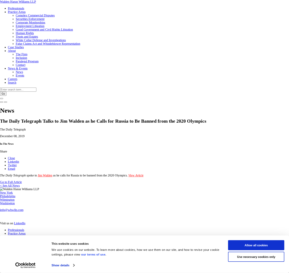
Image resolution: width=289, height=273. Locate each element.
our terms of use (93, 254)
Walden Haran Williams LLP (18, 1)
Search (12, 82)
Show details (60, 265)
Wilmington (7, 199)
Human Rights (25, 33)
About (12, 50)
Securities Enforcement (30, 19)
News (19, 72)
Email (11, 168)
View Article (136, 175)
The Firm (21, 54)
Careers (12, 79)
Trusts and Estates (27, 36)
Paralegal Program (27, 61)
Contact (20, 65)
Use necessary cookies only (256, 256)
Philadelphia (7, 196)
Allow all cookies (256, 245)
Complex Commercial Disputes (35, 15)
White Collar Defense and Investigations (41, 40)
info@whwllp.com (11, 210)
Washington (7, 203)
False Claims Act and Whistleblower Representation (48, 43)
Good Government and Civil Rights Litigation (44, 29)
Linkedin (13, 161)
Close (11, 158)
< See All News (10, 185)
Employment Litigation (30, 26)
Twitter (12, 165)
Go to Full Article (11, 182)
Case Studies (16, 47)
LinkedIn (19, 223)
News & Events (18, 68)
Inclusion (21, 57)
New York (6, 192)
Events (20, 75)
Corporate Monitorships (30, 22)
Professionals (16, 8)
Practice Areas (17, 12)
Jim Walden (45, 175)
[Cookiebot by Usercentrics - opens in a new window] (25, 265)
